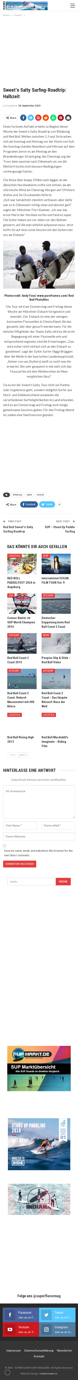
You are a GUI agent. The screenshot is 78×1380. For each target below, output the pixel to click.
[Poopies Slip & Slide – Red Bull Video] (56, 643)
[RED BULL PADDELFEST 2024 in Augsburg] (22, 564)
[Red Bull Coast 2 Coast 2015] (22, 643)
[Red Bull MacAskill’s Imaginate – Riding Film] (56, 723)
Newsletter (64, 1350)
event (29, 495)
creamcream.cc (49, 1373)
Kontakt (39, 1356)
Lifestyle (14, 555)
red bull (40, 495)
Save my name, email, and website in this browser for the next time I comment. (38, 853)
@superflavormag (47, 1296)
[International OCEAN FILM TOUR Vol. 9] (56, 564)
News (46, 635)
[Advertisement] (39, 49)
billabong (17, 495)
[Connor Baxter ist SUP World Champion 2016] (22, 603)
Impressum (13, 1350)
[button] (7, 1372)
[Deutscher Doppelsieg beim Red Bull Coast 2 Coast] (56, 603)
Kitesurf (48, 595)
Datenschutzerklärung (38, 1350)
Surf (46, 555)
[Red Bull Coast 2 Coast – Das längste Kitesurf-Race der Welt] (56, 679)
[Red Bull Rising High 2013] (22, 723)
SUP (11, 595)
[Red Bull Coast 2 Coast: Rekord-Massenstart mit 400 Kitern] (22, 679)
